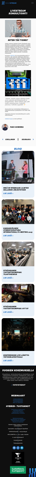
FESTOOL (12, 55)
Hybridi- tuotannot (18, 406)
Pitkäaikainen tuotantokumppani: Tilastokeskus (12, 272)
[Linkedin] (22, 448)
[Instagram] (18, 448)
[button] (32, 3)
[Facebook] (14, 448)
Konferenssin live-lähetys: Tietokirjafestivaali (16, 356)
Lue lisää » (8, 193)
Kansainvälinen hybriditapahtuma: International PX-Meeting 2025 (17, 230)
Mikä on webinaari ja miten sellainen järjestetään (16, 189)
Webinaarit (18, 395)
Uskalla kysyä (8, 118)
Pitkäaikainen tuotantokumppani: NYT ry (15, 307)
